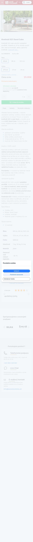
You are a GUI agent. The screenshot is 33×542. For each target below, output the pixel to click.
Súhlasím (16, 271)
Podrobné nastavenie (16, 274)
